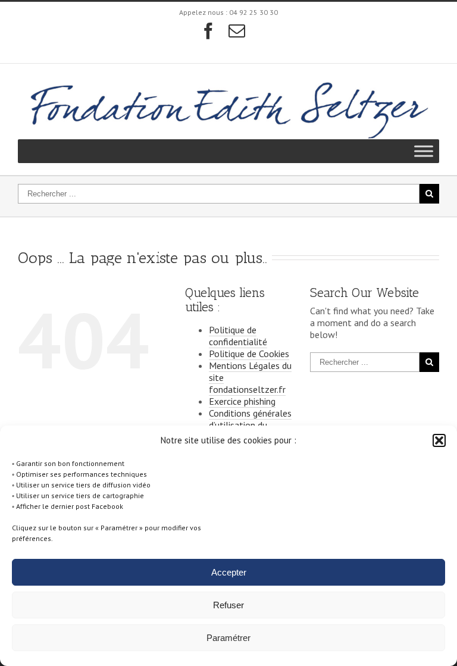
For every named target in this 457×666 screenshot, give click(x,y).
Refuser (228, 605)
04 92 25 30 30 (253, 12)
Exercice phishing (242, 401)
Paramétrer (228, 638)
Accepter (228, 572)
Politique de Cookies (249, 353)
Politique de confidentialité (238, 336)
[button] (439, 440)
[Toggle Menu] (423, 151)
